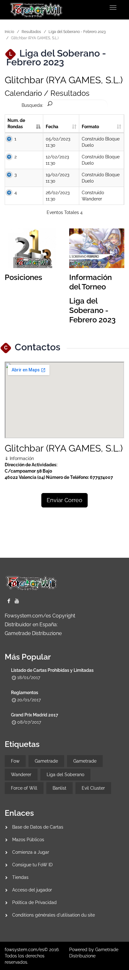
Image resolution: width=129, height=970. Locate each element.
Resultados (31, 32)
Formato (90, 126)
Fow (15, 761)
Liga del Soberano (65, 774)
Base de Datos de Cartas (37, 827)
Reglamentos (24, 692)
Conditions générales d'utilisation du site (53, 915)
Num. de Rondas (16, 123)
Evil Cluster (93, 788)
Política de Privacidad (34, 902)
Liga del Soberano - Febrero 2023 (77, 32)
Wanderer (21, 774)
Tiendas (20, 877)
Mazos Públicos (28, 839)
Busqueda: (32, 105)
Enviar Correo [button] (64, 500)
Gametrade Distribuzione (33, 633)
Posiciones (23, 277)
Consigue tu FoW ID (32, 864)
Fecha (52, 126)
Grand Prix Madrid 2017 (34, 714)
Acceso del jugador (32, 889)
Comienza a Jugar (30, 852)
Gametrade (46, 761)
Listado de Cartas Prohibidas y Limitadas (52, 670)
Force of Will (24, 788)
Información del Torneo (90, 282)
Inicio (9, 32)
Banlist (59, 788)
